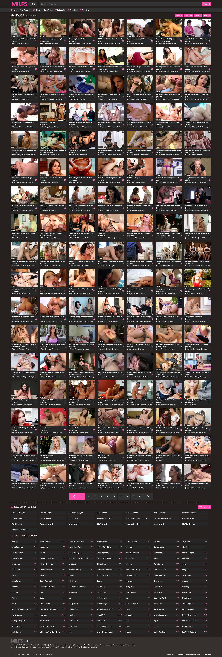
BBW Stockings (24, 626)
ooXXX (15, 374)
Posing (111, 238)
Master (137, 609)
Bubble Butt (145, 127)
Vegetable (52, 547)
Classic (51, 155)
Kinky (171, 266)
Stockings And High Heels (52, 632)
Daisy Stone (133, 321)
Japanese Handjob (76, 513)
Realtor (24, 575)
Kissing (189, 127)
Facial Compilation (137, 553)
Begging (137, 564)
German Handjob (131, 513)
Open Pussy (81, 592)
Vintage (44, 155)
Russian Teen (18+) (52, 626)
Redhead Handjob (189, 513)
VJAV (101, 41)
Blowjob (197, 43)
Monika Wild (133, 460)
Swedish (52, 575)
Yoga (197, 377)
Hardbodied (137, 558)
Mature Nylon (109, 598)
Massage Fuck (137, 575)
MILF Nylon (24, 570)
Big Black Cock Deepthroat (81, 558)
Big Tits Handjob (188, 524)
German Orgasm (137, 604)
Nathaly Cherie (134, 182)
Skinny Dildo (166, 581)
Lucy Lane (74, 488)
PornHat (131, 97)
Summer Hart (133, 404)
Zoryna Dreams (163, 43)
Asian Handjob (74, 524)
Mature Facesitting (109, 547)
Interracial (165, 210)
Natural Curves (24, 553)
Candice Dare (46, 460)
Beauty (83, 99)
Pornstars (73, 10)
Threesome (190, 71)
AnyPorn (189, 263)
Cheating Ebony (109, 553)
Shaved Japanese (166, 615)
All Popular (25, 10)
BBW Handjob (102, 524)
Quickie (137, 632)
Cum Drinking (109, 592)
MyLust (15, 485)
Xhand (73, 485)
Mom (192, 99)
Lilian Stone (190, 377)
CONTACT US (206, 654)
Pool (81, 632)
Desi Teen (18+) (166, 598)
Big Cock (74, 43)
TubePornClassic (163, 41)
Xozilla (131, 124)
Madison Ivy (17, 155)
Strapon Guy (81, 609)
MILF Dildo (81, 626)
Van (137, 598)
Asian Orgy (24, 564)
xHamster (189, 41)
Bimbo (137, 626)
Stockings (107, 321)
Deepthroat (198, 460)
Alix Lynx (45, 404)
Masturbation (201, 432)
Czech (52, 598)
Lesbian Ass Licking (137, 570)
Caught (25, 155)
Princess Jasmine (134, 99)
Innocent (24, 592)
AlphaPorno (104, 319)
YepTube (45, 374)
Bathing (166, 541)
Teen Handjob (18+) (104, 518)
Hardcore (205, 43)
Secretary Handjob (132, 524)
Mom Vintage (109, 604)
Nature (166, 626)
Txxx (14, 124)
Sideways (109, 587)
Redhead (199, 99)
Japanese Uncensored (81, 587)
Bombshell (16, 43)
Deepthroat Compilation (52, 609)
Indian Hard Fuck (81, 547)
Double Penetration (169, 238)
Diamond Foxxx (76, 127)
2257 (199, 654)
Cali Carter (103, 238)
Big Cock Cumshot (194, 632)
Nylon (166, 621)
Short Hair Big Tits (81, 553)
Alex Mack (114, 488)
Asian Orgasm (194, 604)
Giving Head (109, 564)
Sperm (137, 621)
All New (37, 10)
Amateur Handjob (18, 513)
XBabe (159, 69)
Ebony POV (137, 587)
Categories (61, 10)
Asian (118, 43)
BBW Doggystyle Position (24, 609)
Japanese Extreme (52, 587)
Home (15, 10)
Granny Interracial (52, 558)
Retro (57, 155)
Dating (52, 592)
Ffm (165, 266)
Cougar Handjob (18, 518)
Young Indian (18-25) (109, 609)
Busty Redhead (52, 581)
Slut (173, 349)
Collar (194, 564)
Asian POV (166, 604)
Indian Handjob (159, 513)
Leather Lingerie (194, 553)
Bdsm (109, 349)
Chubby (22, 321)
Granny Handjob (188, 518)
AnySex (188, 97)
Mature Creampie (52, 564)
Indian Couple (24, 615)
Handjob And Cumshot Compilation (137, 518)
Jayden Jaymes (76, 266)
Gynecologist (166, 547)
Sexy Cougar (194, 575)
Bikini (57, 71)
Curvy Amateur (166, 632)
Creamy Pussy (24, 558)
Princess (194, 558)
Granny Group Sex (24, 621)
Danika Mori (133, 293)
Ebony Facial (194, 592)
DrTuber (74, 180)
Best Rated (48, 10)
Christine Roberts (76, 460)
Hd (118, 99)
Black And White (166, 570)
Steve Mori (142, 293)
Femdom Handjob (46, 524)
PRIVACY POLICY (184, 654)
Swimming (166, 587)
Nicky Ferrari (104, 99)
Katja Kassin (104, 460)
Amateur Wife (83, 432)
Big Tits (81, 43)
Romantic (196, 127)
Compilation (75, 99)
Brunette (88, 43)
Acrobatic (81, 564)
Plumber (81, 615)
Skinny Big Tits (137, 541)
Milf (47, 43)
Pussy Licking (87, 127)
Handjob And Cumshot (162, 518)
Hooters (24, 587)
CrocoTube (190, 152)
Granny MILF (109, 621)
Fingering (205, 127)
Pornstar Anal (166, 564)
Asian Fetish (24, 581)
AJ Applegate (17, 293)
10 (140, 496)
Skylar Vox (74, 71)
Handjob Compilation (19, 530)
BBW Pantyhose (194, 609)
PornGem (189, 402)
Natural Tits (55, 43)
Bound (109, 581)
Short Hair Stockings (109, 632)
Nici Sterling (84, 488)
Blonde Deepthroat (194, 621)
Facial (44, 238)
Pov (62, 71)
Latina (195, 238)
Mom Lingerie (109, 541)
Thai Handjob (17, 524)
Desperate (137, 581)
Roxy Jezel (74, 404)
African (173, 210)
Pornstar (168, 155)
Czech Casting (194, 626)
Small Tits (177, 182)
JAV (81, 598)
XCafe (15, 41)
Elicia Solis (103, 43)
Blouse (52, 553)
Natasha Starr (46, 182)
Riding (203, 71)
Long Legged (194, 570)
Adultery (24, 541)
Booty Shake (52, 604)
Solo (61, 321)
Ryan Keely (161, 432)
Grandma (30, 238)
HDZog (102, 263)
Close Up (139, 238)
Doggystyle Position (194, 615)
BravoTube (45, 41)
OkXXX (73, 69)
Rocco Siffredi (162, 127)
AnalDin (73, 347)
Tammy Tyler (104, 488)
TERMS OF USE (171, 654)
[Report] (36, 41)
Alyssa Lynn (46, 488)
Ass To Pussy (166, 609)
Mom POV (109, 615)
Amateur (111, 43)
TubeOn (15, 69)
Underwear (26, 43)
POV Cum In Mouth (109, 575)
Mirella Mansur (191, 293)
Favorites (85, 10)
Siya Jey (16, 99)
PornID (159, 152)
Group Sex (175, 99)
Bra (43, 43)
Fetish (143, 182)
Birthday (53, 210)
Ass (143, 43)
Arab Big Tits (24, 632)
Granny (86, 460)
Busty (206, 99)
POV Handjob (102, 513)
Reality (131, 155)
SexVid (159, 263)
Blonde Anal (52, 621)
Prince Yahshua (134, 127)
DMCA (193, 654)
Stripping (58, 127)
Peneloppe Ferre (47, 127)
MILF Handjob (45, 518)
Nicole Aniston (162, 404)
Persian (81, 575)
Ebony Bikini (81, 604)
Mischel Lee (46, 321)
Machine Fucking (81, 570)
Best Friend (194, 598)
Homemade (168, 182)
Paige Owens (191, 432)
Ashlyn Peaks (104, 266)
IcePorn (15, 180)
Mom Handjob (159, 524)
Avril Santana (133, 349)
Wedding (194, 587)
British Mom (81, 581)
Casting (144, 99)
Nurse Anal (166, 592)
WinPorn (160, 458)
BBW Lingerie (137, 592)
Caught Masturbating (109, 558)
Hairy (92, 377)
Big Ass (131, 71)
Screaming (194, 581)
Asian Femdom (24, 547)
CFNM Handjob (46, 513)
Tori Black (86, 266)
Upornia (73, 41)
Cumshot (111, 71)
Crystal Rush (75, 155)
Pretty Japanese (52, 570)
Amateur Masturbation (81, 541)
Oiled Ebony (166, 553)
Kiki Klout (103, 71)
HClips (102, 347)
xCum (188, 69)
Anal (22, 71)
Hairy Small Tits (166, 575)
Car (194, 404)
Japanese (195, 266)
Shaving (194, 547)
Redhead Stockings (109, 626)
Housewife (21, 238)
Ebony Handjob (74, 518)
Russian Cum (81, 621)
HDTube (131, 69)
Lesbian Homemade (109, 570)
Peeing (24, 598)
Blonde (28, 71)
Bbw (14, 238)
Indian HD (24, 604)
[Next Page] (148, 496)
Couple (168, 293)
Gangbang (61, 293)
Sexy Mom (137, 547)
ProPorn (160, 97)
